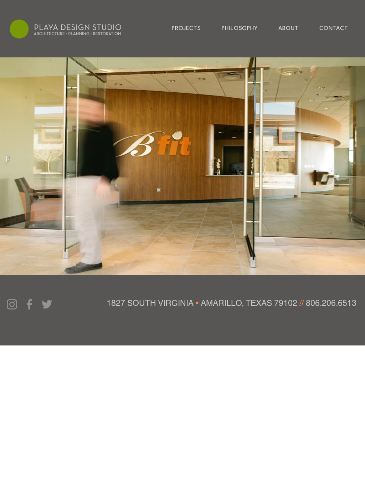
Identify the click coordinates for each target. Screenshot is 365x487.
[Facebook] (29, 304)
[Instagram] (12, 304)
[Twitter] (47, 304)
